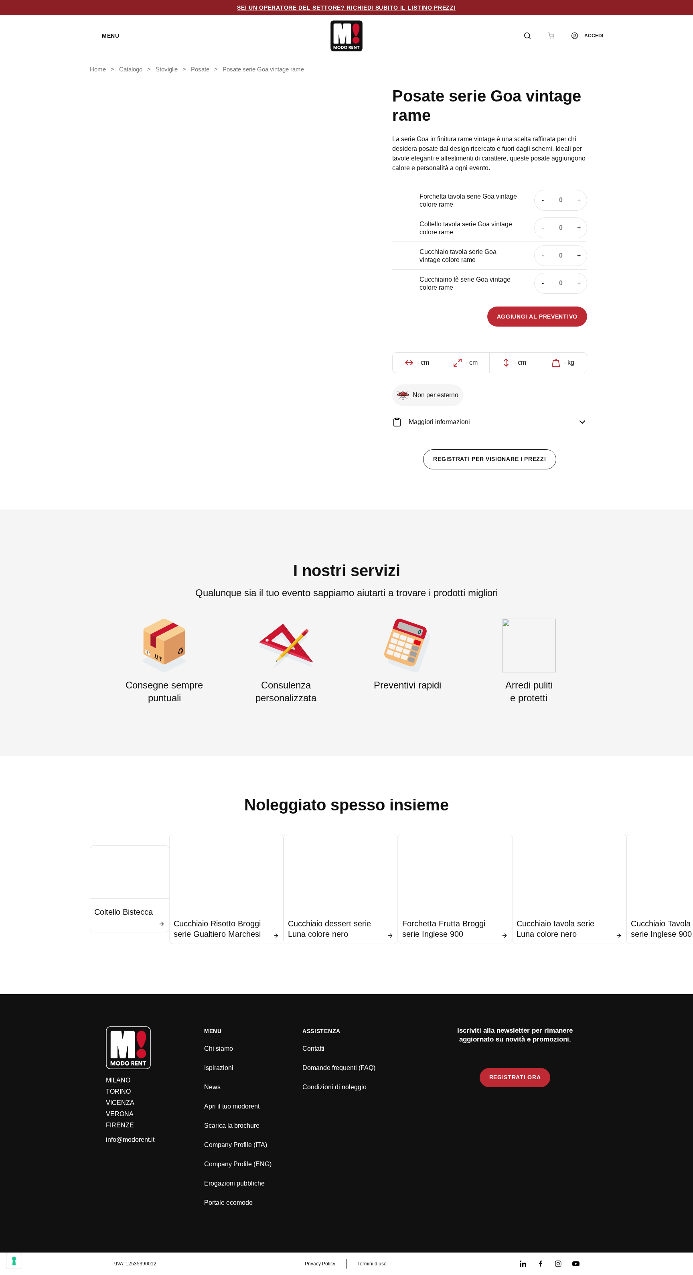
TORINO (118, 1091)
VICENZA (120, 1102)
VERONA (120, 1114)
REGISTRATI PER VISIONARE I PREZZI (489, 459)
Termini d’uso (372, 1264)
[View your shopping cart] (551, 36)
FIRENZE (120, 1125)
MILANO (118, 1080)
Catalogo (130, 69)
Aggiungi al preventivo (537, 316)
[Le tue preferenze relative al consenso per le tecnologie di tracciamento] (14, 1261)
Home (98, 69)
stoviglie (167, 69)
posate (200, 69)
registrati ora (515, 1077)
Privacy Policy (320, 1264)
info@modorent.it (130, 1139)
